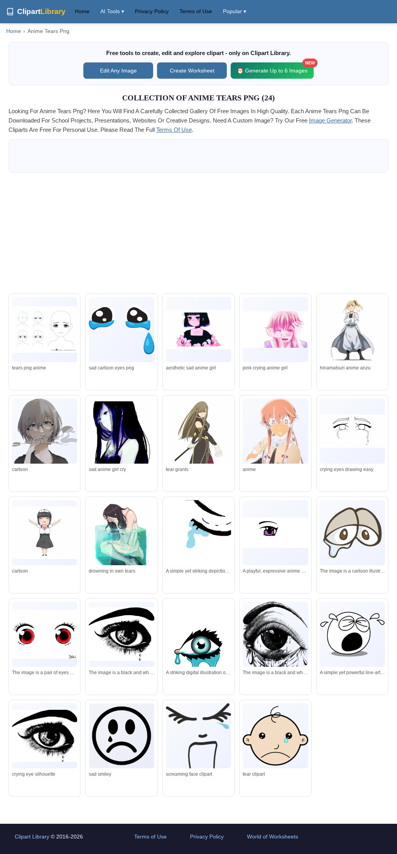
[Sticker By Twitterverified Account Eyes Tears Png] (121, 330)
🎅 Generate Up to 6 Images (275, 68)
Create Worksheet (192, 70)
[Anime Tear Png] (44, 329)
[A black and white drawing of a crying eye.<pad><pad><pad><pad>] (275, 643)
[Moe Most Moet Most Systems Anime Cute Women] (44, 532)
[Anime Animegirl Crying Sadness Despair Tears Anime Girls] (121, 439)
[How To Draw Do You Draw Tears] (352, 431)
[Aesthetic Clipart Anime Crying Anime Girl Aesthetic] (198, 329)
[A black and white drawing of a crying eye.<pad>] (121, 634)
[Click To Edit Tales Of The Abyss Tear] (198, 433)
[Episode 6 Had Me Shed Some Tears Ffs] (352, 330)
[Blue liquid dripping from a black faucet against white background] (198, 536)
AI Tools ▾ (112, 11)
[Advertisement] (198, 233)
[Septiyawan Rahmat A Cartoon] (44, 433)
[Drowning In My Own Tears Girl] (121, 543)
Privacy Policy (152, 11)
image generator (330, 120)
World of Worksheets (272, 836)
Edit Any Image (118, 70)
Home (82, 11)
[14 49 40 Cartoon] (275, 441)
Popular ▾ (234, 11)
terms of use (174, 129)
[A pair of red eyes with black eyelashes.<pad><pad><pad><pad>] (44, 634)
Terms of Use (196, 11)
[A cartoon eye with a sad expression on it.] (352, 532)
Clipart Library (32, 836)
